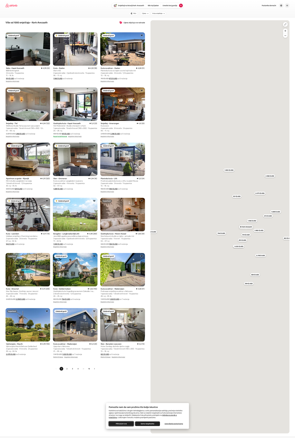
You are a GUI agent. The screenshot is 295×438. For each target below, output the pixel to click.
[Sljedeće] (94, 369)
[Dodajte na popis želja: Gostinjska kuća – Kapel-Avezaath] (94, 90)
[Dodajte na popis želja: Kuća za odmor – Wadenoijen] (142, 256)
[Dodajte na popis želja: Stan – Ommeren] (94, 145)
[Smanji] (285, 35)
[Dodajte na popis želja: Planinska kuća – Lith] (142, 145)
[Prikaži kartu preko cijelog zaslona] (285, 24)
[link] (56, 369)
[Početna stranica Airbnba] (11, 5)
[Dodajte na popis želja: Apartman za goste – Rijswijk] (47, 145)
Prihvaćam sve (121, 424)
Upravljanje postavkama (174, 424)
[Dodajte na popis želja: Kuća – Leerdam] (47, 201)
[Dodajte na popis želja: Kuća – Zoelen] (94, 35)
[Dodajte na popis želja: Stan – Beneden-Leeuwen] (142, 311)
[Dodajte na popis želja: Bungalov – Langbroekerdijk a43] (94, 201)
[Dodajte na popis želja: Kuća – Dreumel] (47, 256)
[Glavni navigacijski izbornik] (287, 5)
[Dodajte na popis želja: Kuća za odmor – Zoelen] (142, 35)
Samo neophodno (147, 424)
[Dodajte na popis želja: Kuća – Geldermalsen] (94, 256)
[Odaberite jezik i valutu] (281, 5)
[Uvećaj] (285, 31)
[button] (10, 78)
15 (89, 369)
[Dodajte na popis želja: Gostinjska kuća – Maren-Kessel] (142, 201)
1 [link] (61, 369)
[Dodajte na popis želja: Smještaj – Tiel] (47, 90)
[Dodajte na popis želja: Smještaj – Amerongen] (142, 90)
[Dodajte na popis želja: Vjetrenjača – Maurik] (47, 311)
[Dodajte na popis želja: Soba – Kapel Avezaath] (47, 35)
